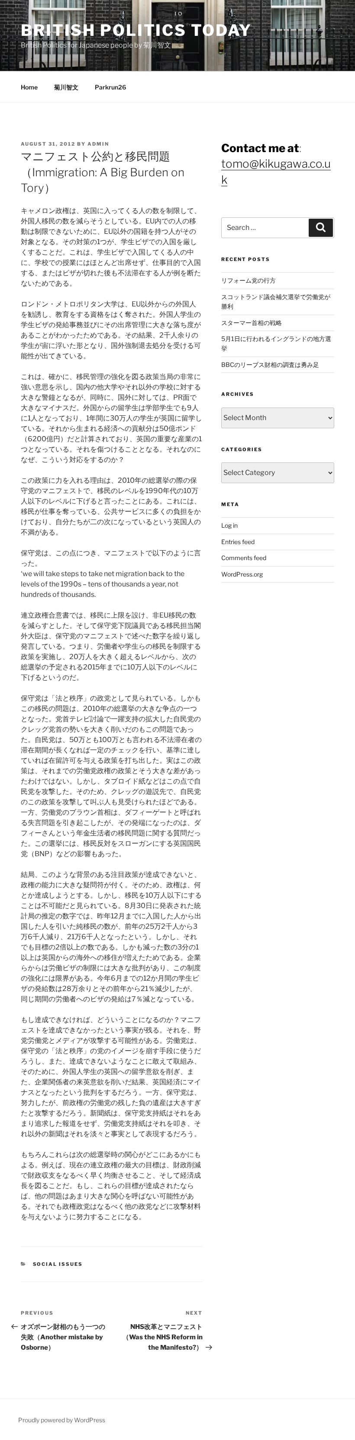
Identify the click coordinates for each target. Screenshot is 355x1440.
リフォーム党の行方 (248, 280)
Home (29, 87)
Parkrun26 (110, 87)
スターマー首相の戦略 (251, 322)
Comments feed (243, 557)
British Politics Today (136, 30)
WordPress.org (242, 574)
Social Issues (58, 1264)
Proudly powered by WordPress (61, 1420)
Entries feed (238, 541)
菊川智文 (66, 87)
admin (98, 144)
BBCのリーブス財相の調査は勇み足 (270, 364)
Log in (229, 525)
